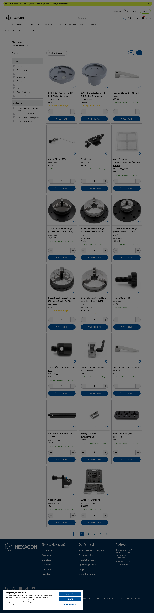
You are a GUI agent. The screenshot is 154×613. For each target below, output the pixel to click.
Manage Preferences (69, 604)
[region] (43, 600)
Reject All (70, 599)
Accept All (69, 594)
